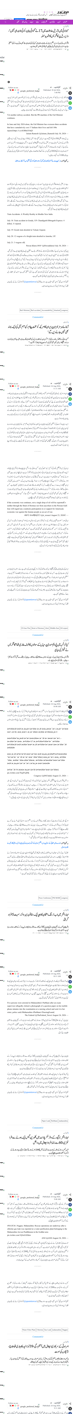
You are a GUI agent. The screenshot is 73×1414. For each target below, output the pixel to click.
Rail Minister (25, 310)
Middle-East (54, 628)
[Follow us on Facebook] (18, 92)
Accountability (47, 310)
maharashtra (63, 1121)
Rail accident (35, 310)
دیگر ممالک (65, 322)
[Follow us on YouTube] (12, 90)
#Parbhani (37, 1012)
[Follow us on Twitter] (10, 90)
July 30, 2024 (60, 133)
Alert (47, 628)
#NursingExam (47, 1012)
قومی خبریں (65, 26)
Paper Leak (46, 1121)
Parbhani (54, 1121)
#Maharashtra (27, 1012)
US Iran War (25, 628)
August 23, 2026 (57, 515)
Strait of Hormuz (38, 628)
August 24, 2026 (59, 1015)
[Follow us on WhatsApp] (15, 90)
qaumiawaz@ (30, 281)
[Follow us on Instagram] (18, 90)
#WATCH (11, 1226)
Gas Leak (47, 1330)
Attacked (57, 310)
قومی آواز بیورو (57, 87)
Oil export (64, 628)
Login (8, 19)
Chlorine (40, 1330)
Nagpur (65, 1330)
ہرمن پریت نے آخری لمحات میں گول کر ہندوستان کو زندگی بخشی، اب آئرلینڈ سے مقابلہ (38, 160)
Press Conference (45, 898)
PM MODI (56, 898)
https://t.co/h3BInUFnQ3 (23, 130)
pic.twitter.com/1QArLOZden (19, 1235)
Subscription (19, 19)
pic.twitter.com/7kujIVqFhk (18, 773)
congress (64, 310)
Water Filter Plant (28, 1330)
